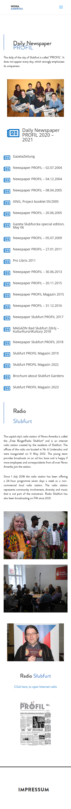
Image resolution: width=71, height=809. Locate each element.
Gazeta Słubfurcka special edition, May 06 (39, 225)
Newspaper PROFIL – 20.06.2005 (37, 213)
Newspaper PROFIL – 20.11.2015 (37, 283)
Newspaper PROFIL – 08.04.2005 (37, 190)
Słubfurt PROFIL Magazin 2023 (36, 387)
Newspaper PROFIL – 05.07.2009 (37, 238)
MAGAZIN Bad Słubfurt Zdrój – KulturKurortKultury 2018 (36, 330)
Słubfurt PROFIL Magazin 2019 (36, 353)
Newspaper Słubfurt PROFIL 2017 (38, 317)
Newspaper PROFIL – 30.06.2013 (37, 271)
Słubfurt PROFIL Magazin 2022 (36, 364)
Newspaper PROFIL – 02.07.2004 (37, 167)
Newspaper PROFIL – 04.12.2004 (37, 179)
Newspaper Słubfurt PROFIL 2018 (38, 342)
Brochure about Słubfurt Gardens (38, 376)
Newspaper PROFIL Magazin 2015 (38, 294)
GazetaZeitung (24, 156)
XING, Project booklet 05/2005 (36, 201)
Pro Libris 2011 (24, 260)
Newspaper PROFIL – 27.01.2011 (37, 249)
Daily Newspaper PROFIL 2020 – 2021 (41, 135)
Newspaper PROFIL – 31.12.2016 (37, 305)
